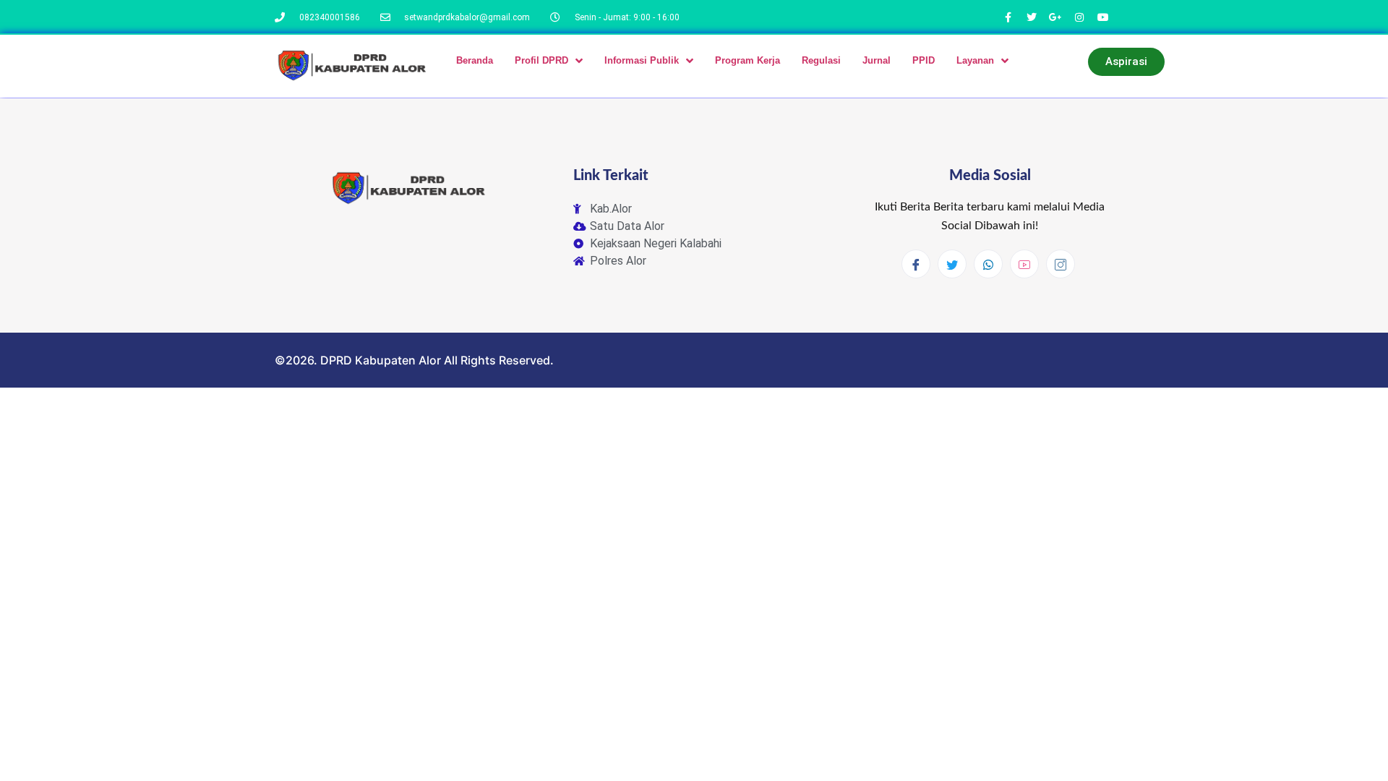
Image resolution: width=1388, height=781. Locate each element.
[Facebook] (915, 263)
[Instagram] (1060, 263)
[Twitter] (952, 263)
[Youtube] (1024, 263)
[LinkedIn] (988, 263)
